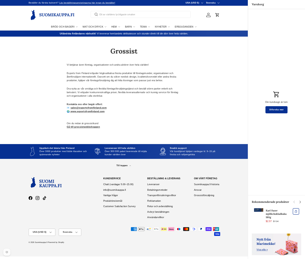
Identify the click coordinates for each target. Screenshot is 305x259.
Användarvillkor (155, 217)
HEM (114, 26)
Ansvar (198, 189)
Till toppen (122, 165)
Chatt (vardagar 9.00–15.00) (118, 184)
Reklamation (154, 200)
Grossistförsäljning (204, 195)
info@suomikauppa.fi (114, 189)
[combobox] (140, 14)
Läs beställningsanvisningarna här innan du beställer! (87, 3)
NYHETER (161, 26)
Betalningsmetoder (157, 189)
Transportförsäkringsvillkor (161, 195)
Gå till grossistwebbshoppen (83, 126)
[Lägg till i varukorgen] (296, 211)
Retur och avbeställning (160, 206)
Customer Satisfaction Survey (119, 206)
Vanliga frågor (110, 195)
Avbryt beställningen (158, 211)
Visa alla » (262, 249)
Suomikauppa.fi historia (206, 184)
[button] (217, 14)
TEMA (143, 26)
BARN (128, 26)
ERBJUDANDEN (184, 26)
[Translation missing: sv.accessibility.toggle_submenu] (77, 27)
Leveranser (153, 184)
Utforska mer (276, 109)
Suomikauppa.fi (41, 242)
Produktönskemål (112, 200)
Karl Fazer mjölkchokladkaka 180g (276, 214)
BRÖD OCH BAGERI (63, 26)
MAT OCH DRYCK (93, 26)
